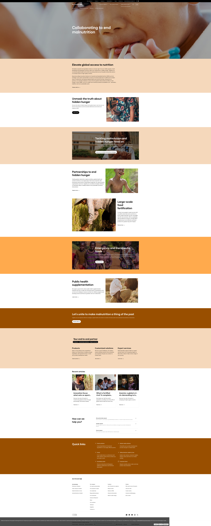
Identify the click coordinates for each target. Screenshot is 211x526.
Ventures (92, 504)
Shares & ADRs (111, 490)
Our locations (92, 502)
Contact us (92, 509)
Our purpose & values (94, 488)
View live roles (128, 488)
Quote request (99, 430)
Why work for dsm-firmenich (131, 486)
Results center (111, 488)
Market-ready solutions (125, 443)
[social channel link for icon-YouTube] (132, 514)
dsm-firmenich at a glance (113, 486)
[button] (133, 4)
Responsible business (94, 493)
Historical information (112, 493)
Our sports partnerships (95, 486)
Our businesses (75, 8)
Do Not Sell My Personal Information (143, 520)
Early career (128, 495)
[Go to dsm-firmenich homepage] (77, 4)
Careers (127, 484)
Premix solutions (100, 443)
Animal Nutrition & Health (77, 493)
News (91, 500)
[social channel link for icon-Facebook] (129, 514)
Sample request (99, 423)
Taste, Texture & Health (77, 488)
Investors (109, 484)
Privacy (134, 520)
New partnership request (101, 418)
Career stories (128, 490)
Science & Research (94, 497)
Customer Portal (123, 461)
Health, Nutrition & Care (84, 8)
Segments (91, 8)
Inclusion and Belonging (130, 493)
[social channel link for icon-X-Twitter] (137, 514)
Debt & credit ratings (112, 495)
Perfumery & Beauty (76, 486)
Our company (92, 484)
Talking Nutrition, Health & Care (127, 452)
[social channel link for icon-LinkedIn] (126, 514)
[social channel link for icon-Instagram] (134, 514)
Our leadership (93, 490)
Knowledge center (101, 461)
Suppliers (92, 507)
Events (98, 452)
